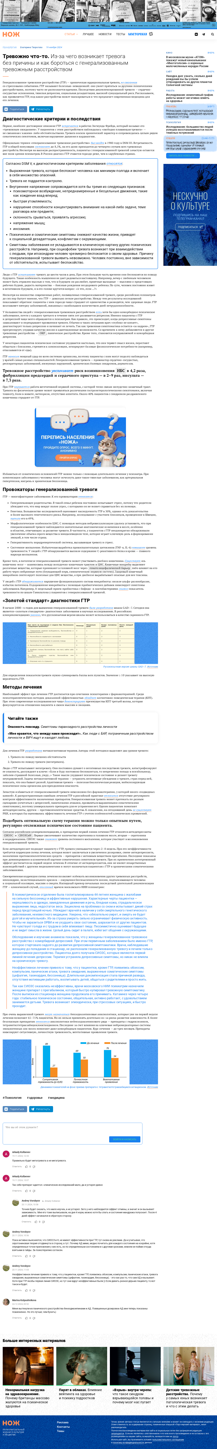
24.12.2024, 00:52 (20, 1304)
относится (111, 795)
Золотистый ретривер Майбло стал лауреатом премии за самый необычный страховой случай (189, 145)
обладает (90, 697)
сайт (169, 71)
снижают (51, 839)
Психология (9, 47)
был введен (97, 143)
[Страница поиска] (212, 34)
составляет (42, 146)
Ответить (17, 1166)
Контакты (63, 1426)
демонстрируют (74, 701)
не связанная (129, 82)
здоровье (36, 1097)
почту (175, 1436)
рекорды (171, 106)
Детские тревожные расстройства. (186, 1398)
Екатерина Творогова (31, 47)
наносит (13, 356)
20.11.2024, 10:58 (30, 1204)
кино (169, 53)
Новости (105, 34)
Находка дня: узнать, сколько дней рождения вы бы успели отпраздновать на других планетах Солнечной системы (189, 80)
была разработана (101, 607)
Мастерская (138, 34)
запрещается (117, 1433)
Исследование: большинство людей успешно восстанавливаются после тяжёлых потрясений (189, 129)
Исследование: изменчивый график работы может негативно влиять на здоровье (189, 97)
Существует (133, 561)
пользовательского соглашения (168, 1439)
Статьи (70, 34)
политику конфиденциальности (128, 1442)
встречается (70, 126)
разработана (33, 750)
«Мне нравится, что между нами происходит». (80, 736)
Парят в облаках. (80, 1394)
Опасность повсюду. (62, 727)
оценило (16, 518)
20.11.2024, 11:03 (20, 1270)
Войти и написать (124, 1139)
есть (99, 312)
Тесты (120, 34)
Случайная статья (151, 34)
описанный (46, 887)
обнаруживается (32, 581)
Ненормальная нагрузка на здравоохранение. (27, 1398)
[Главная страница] (11, 34)
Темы (60, 1431)
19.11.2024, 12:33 (20, 1156)
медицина (57, 1097)
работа (170, 91)
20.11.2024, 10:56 (20, 1235)
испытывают (27, 274)
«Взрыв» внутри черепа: (133, 1396)
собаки (170, 138)
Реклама (62, 1422)
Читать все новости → (183, 155)
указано (35, 615)
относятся (114, 164)
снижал (123, 588)
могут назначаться (57, 1014)
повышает (138, 547)
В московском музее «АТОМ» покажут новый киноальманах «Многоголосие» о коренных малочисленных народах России (187, 62)
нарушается (22, 386)
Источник (152, 666)
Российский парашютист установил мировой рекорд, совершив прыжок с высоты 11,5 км (189, 113)
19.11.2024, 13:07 (20, 1180)
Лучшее (88, 34)
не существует (142, 810)
